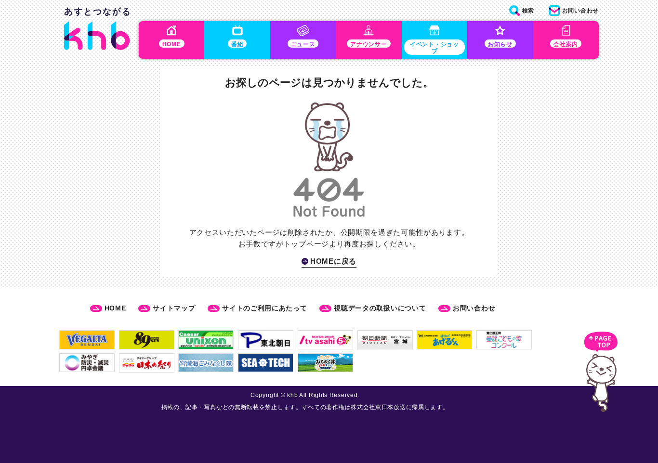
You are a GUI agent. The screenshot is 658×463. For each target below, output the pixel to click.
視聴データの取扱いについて (380, 308)
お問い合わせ (474, 308)
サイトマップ (174, 308)
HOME (115, 308)
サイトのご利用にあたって (264, 308)
